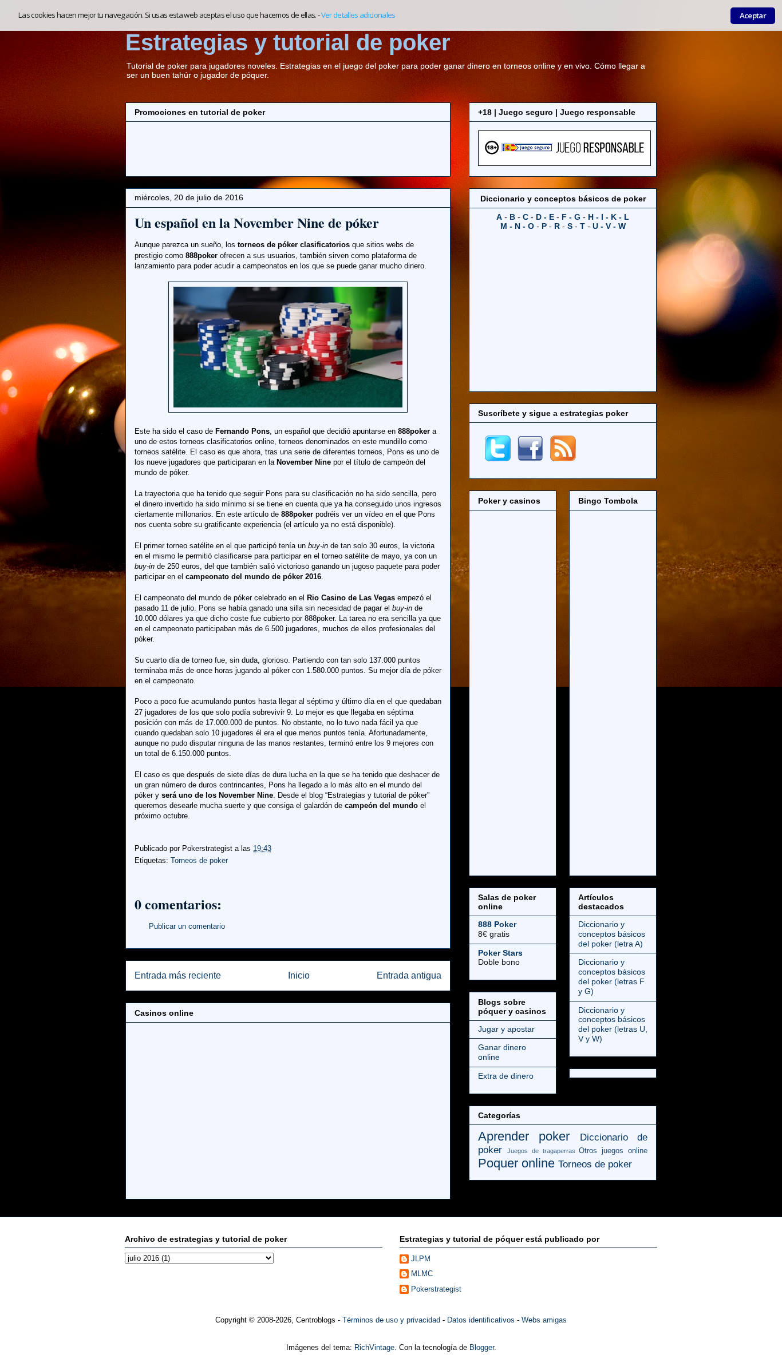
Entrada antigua (409, 975)
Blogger (481, 1347)
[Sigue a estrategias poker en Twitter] (498, 458)
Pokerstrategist (436, 1289)
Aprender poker (524, 1136)
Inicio (299, 975)
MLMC (422, 1273)
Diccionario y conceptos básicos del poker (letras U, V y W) (612, 1024)
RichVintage (374, 1347)
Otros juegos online (613, 1151)
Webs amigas (544, 1320)
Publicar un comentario (187, 926)
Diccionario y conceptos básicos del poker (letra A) (611, 934)
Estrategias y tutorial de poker (288, 42)
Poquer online (516, 1163)
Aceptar (753, 15)
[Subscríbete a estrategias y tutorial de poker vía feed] (563, 458)
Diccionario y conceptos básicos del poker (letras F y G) (611, 976)
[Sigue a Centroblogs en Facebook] (530, 458)
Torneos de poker (199, 860)
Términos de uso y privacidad (391, 1320)
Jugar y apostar (506, 1029)
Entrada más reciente (178, 975)
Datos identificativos (481, 1320)
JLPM (421, 1258)
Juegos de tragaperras (541, 1150)
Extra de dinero (506, 1075)
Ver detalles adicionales (358, 15)
